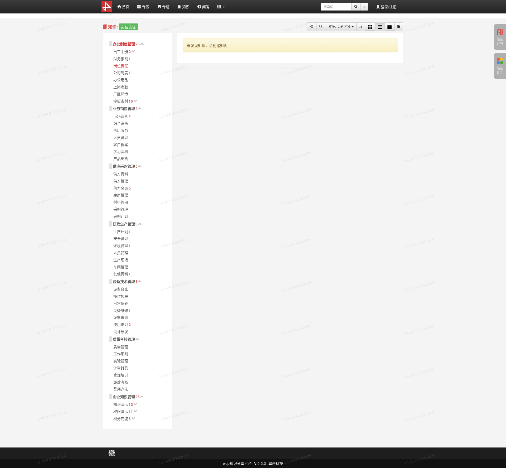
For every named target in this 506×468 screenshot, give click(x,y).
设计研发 (120, 331)
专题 (165, 6)
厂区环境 (120, 94)
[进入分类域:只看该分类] (312, 26)
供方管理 (120, 181)
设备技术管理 (124, 281)
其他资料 (120, 273)
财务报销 (120, 58)
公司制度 (120, 72)
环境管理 (120, 245)
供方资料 (120, 173)
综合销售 (120, 123)
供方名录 (120, 188)
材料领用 (120, 202)
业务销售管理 (124, 108)
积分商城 (120, 418)
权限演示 (120, 411)
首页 (125, 6)
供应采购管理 (124, 166)
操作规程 (120, 296)
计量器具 (120, 367)
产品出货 (120, 158)
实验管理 (120, 360)
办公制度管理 (124, 43)
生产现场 (120, 259)
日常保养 (120, 303)
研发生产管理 (124, 223)
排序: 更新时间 (340, 26)
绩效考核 (120, 382)
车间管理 (120, 266)
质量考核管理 (124, 339)
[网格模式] (370, 26)
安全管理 (120, 238)
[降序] (360, 26)
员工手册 (120, 51)
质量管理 (120, 346)
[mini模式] (390, 26)
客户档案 (120, 144)
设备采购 (120, 317)
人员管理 (120, 137)
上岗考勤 (120, 86)
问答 (205, 6)
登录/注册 (388, 6)
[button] (221, 6)
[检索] (355, 7)
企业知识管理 (124, 396)
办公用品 (120, 79)
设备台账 (120, 289)
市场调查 (120, 116)
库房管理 (120, 194)
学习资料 (120, 151)
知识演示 (120, 404)
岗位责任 (120, 65)
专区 (145, 6)
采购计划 (120, 216)
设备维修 (120, 310)
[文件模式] (398, 26)
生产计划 (120, 231)
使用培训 (120, 324)
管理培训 (120, 375)
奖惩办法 (120, 389)
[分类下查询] (321, 26)
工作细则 (120, 353)
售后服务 (120, 130)
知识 (185, 6)
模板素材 (120, 101)
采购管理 (120, 209)
